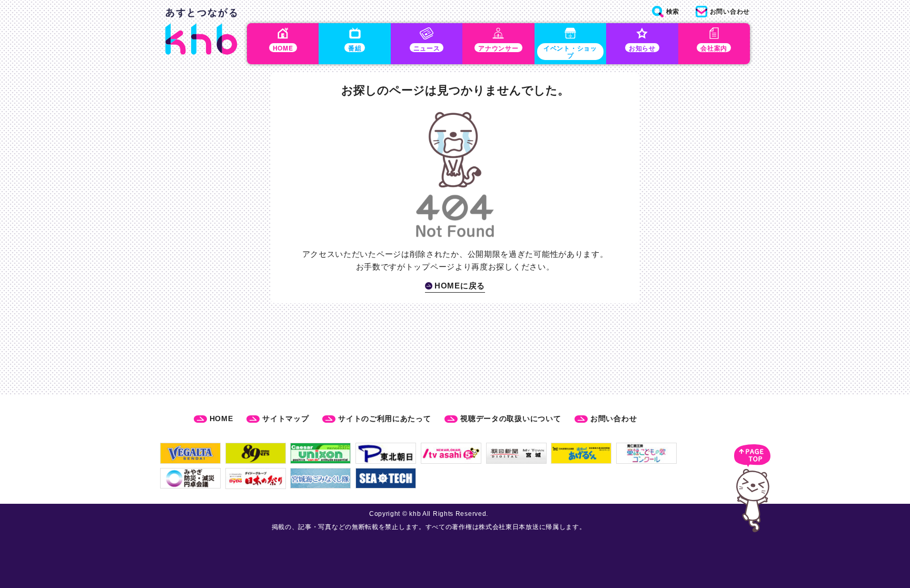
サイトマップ (285, 418)
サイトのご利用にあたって (384, 418)
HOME (221, 418)
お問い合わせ (613, 418)
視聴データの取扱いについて (510, 418)
